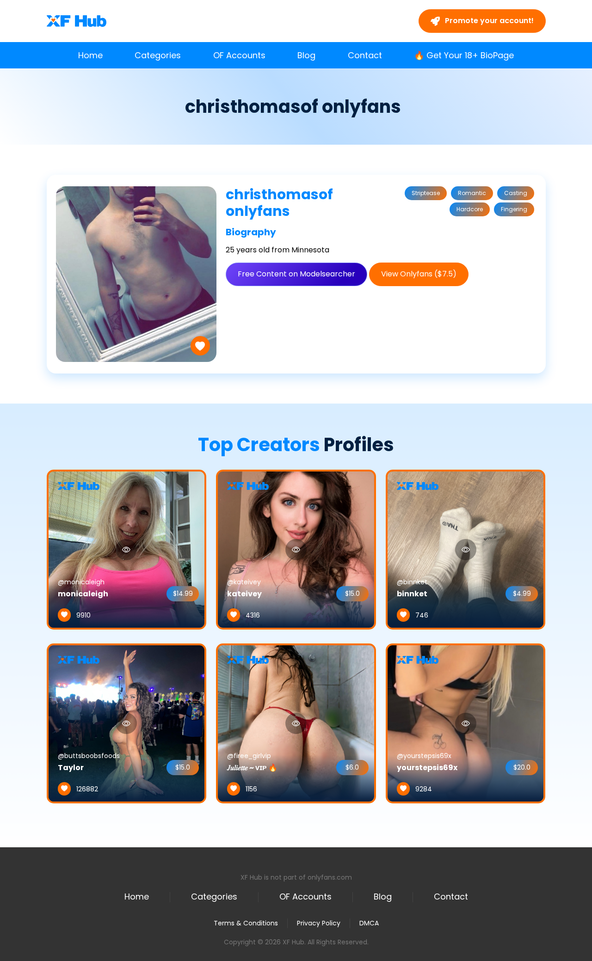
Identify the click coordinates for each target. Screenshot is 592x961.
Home (90, 55)
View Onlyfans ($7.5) (418, 274)
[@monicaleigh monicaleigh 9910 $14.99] (127, 549)
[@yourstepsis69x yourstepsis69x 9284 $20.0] (466, 723)
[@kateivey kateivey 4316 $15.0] (296, 549)
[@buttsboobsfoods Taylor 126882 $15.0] (127, 723)
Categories (158, 55)
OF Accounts (239, 55)
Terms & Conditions (246, 923)
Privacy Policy (318, 923)
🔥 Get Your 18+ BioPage (464, 55)
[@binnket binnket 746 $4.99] (466, 549)
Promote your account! (488, 20)
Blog (306, 55)
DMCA (369, 923)
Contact (365, 55)
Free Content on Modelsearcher (296, 274)
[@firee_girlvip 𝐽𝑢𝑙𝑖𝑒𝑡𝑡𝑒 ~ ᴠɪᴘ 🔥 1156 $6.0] (296, 723)
